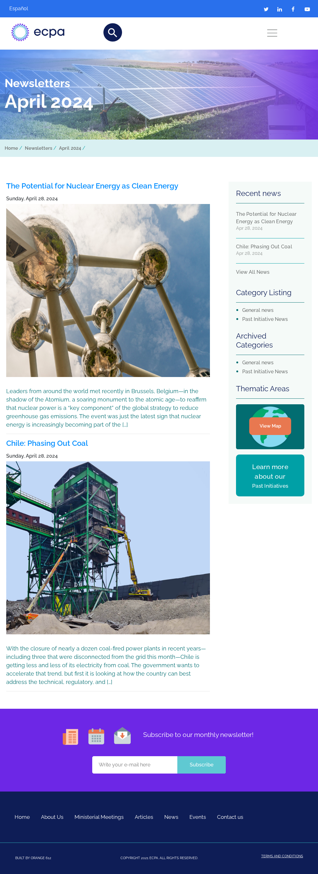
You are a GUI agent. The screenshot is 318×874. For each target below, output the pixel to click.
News (171, 817)
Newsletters (38, 148)
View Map (270, 426)
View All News (253, 272)
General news (258, 310)
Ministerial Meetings (99, 817)
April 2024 (70, 148)
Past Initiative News (265, 319)
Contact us (230, 817)
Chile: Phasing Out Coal (47, 443)
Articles (144, 817)
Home (11, 148)
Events (197, 817)
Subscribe (201, 765)
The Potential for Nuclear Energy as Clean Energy (92, 185)
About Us (52, 817)
